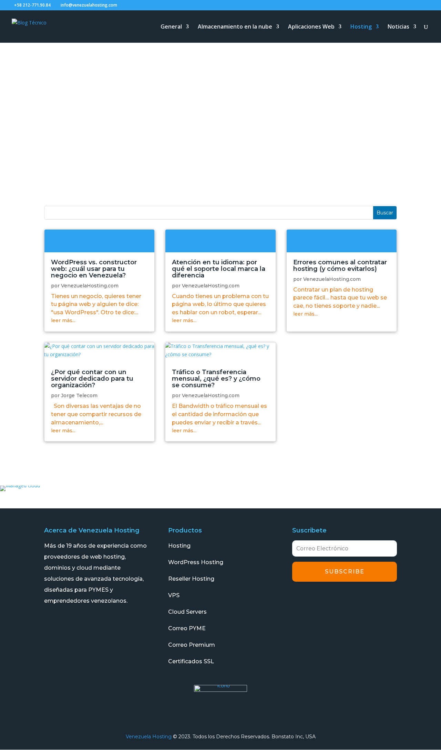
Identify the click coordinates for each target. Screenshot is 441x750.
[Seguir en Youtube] (357, 598)
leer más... (63, 320)
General (171, 27)
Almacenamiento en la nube (235, 27)
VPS (174, 595)
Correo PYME (187, 628)
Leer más (99, 240)
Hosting (361, 27)
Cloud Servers (187, 612)
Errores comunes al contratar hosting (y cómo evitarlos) (340, 265)
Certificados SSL (191, 661)
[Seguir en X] (318, 598)
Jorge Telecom (79, 395)
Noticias (398, 27)
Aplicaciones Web (311, 27)
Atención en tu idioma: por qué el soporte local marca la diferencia (218, 268)
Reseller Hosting (191, 578)
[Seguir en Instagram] (338, 598)
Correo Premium (191, 645)
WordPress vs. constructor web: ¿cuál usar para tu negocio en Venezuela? (94, 268)
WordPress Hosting (195, 562)
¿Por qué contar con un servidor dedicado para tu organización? (92, 378)
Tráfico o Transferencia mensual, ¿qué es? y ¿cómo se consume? (216, 378)
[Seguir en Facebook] (299, 598)
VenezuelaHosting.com (90, 286)
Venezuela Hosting (149, 736)
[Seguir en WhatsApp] (376, 598)
